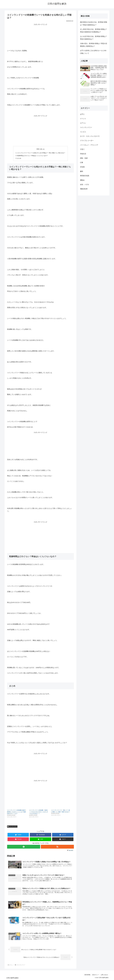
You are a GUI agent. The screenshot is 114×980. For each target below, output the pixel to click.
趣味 (81, 171)
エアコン (83, 123)
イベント (83, 118)
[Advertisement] (40, 37)
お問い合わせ (104, 974)
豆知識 (82, 167)
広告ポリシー (95, 974)
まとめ (19, 158)
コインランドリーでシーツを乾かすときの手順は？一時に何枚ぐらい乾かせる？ (41, 153)
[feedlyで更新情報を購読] (23, 847)
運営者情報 (87, 974)
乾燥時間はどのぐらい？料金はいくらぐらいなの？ (32, 155)
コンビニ (83, 132)
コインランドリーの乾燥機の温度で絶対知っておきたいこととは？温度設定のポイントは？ (16, 811)
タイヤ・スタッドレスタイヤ (90, 136)
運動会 (82, 180)
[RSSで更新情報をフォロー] (57, 847)
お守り (82, 114)
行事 (81, 162)
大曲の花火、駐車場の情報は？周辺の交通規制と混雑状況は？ (93, 45)
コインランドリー (13, 826)
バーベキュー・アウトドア (89, 145)
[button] (62, 839)
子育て (82, 149)
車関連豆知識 (84, 176)
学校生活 (83, 154)
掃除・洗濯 (84, 158)
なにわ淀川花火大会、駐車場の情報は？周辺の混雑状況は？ (93, 38)
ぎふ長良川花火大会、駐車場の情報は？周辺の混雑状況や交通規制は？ (93, 30)
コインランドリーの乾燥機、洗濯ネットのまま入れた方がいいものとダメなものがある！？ (38, 811)
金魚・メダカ (84, 184)
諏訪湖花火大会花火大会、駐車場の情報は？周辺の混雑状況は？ (93, 23)
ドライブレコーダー (87, 140)
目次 (38, 149)
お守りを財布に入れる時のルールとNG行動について (93, 52)
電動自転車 (84, 189)
